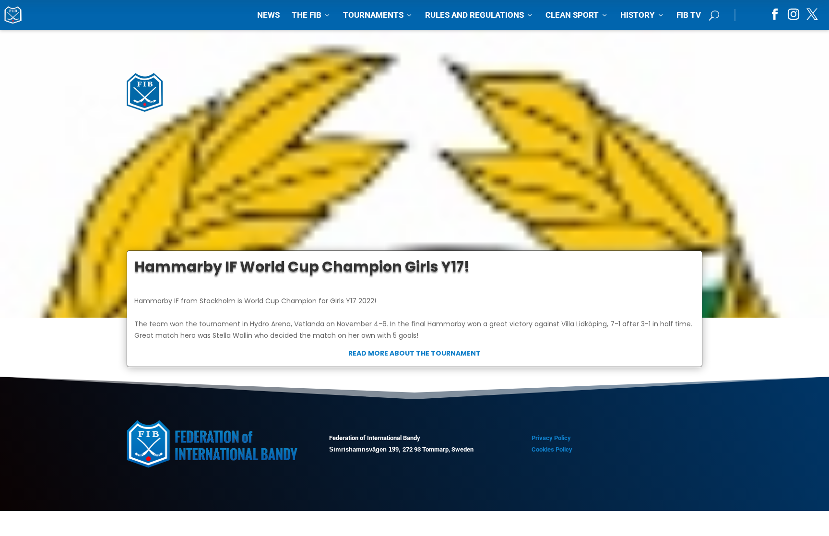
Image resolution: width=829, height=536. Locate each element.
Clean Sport (576, 15)
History (642, 15)
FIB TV (688, 15)
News (268, 15)
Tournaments (378, 15)
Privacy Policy (551, 437)
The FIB (311, 15)
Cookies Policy (552, 449)
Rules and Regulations (479, 15)
